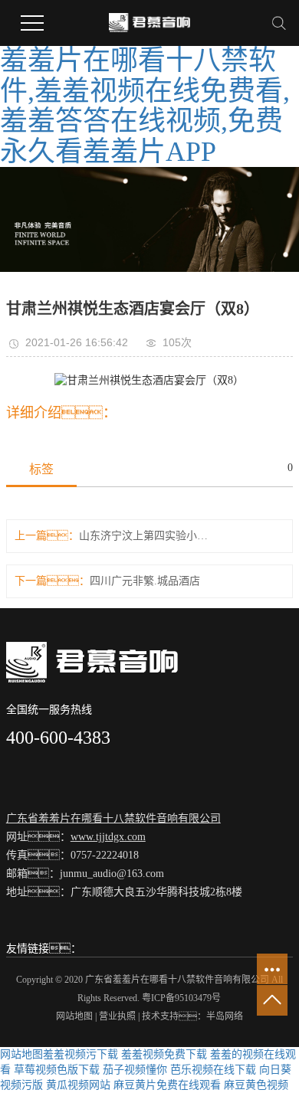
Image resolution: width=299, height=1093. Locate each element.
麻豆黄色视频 (256, 1085)
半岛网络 (224, 1016)
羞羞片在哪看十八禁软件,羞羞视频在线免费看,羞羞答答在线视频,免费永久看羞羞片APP (145, 106)
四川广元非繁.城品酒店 (145, 581)
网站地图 (74, 1016)
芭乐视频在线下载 (213, 1069)
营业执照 (117, 1016)
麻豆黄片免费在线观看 (167, 1085)
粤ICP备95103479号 (181, 998)
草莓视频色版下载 (57, 1069)
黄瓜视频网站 (78, 1085)
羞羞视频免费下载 (164, 1054)
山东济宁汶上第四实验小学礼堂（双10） (146, 536)
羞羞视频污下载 (80, 1054)
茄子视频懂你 (135, 1069)
